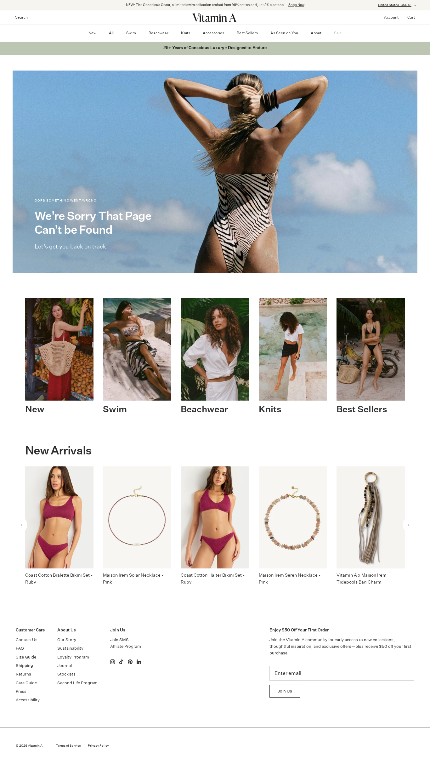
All (111, 33)
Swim (131, 33)
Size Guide (26, 657)
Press (21, 691)
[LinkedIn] (139, 661)
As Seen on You (284, 33)
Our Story (66, 639)
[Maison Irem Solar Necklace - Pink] (137, 517)
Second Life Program (77, 683)
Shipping (24, 665)
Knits (185, 33)
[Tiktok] (121, 661)
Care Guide (26, 683)
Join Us (285, 691)
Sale (338, 33)
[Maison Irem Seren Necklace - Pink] (293, 517)
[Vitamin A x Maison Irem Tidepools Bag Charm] (371, 517)
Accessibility (28, 700)
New (92, 33)
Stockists (66, 674)
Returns (23, 674)
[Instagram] (112, 661)
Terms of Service (68, 746)
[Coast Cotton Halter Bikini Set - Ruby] (215, 517)
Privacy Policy (98, 746)
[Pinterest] (130, 661)
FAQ (20, 648)
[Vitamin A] (215, 17)
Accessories (213, 33)
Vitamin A (35, 746)
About (316, 33)
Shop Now (296, 5)
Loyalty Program (73, 657)
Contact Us (26, 639)
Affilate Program (125, 646)
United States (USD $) (394, 5)
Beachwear (158, 33)
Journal (64, 665)
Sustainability (70, 648)
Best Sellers (247, 33)
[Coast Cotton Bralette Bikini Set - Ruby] (59, 517)
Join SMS (119, 639)
